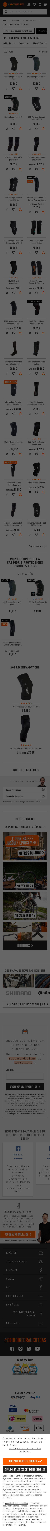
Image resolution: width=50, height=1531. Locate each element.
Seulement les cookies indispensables (25, 1469)
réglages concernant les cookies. (25, 1450)
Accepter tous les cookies (23, 1461)
